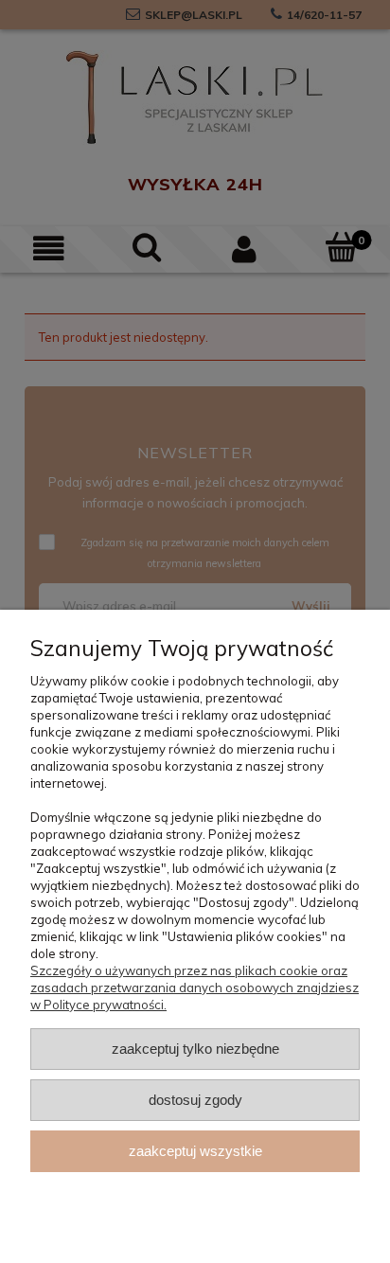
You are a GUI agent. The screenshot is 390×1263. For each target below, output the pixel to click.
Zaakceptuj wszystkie (195, 1151)
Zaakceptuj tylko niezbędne (195, 1049)
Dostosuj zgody (195, 1100)
